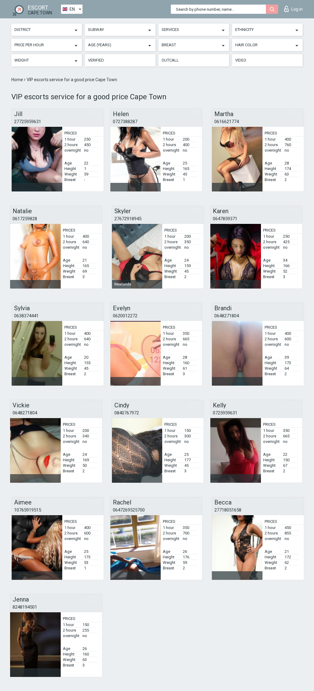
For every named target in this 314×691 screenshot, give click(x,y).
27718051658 (227, 510)
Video (240, 60)
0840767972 (126, 413)
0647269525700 (129, 510)
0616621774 (226, 121)
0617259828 (25, 218)
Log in (297, 9)
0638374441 (26, 316)
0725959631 (225, 413)
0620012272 (125, 316)
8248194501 (25, 607)
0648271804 (226, 316)
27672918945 (127, 218)
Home (17, 79)
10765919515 (27, 510)
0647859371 (225, 218)
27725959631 (27, 121)
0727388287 (125, 121)
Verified (96, 60)
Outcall (170, 60)
